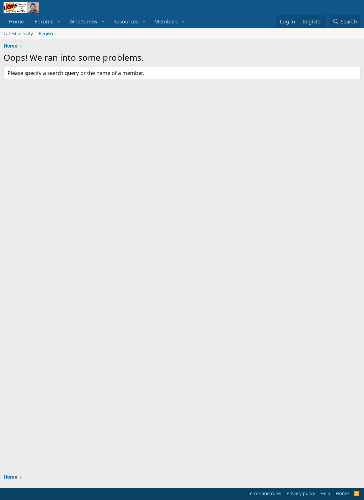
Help (325, 493)
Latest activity (18, 33)
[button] (59, 21)
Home (16, 21)
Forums (43, 21)
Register (47, 33)
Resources (125, 21)
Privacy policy (301, 493)
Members (166, 21)
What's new (83, 21)
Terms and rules (264, 493)
